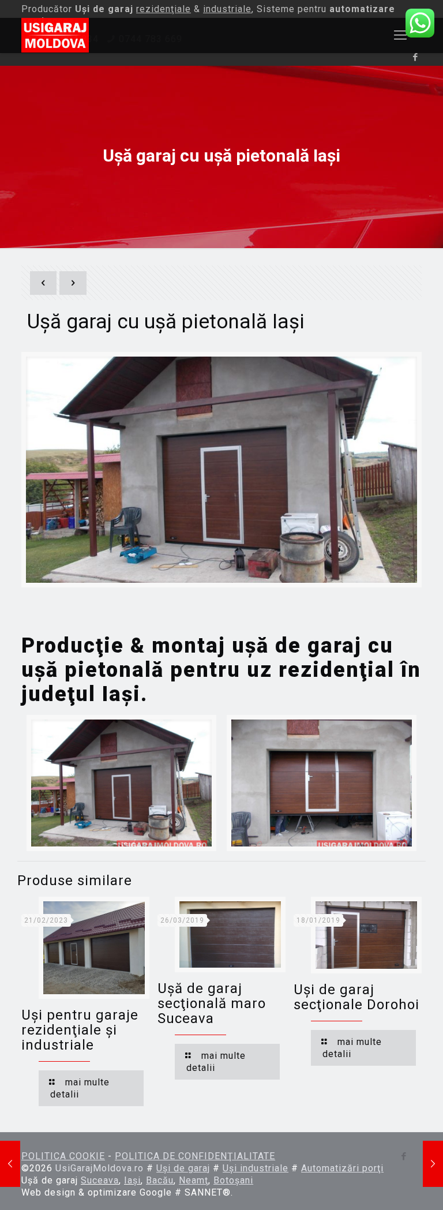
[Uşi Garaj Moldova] (55, 35)
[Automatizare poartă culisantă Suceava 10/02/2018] (10, 1164)
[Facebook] (416, 57)
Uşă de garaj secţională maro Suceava (211, 1003)
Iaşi (121, 694)
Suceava (100, 1180)
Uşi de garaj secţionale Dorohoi (356, 997)
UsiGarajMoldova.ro (99, 1168)
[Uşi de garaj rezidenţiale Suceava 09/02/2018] (433, 1164)
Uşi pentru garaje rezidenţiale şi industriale (79, 1030)
